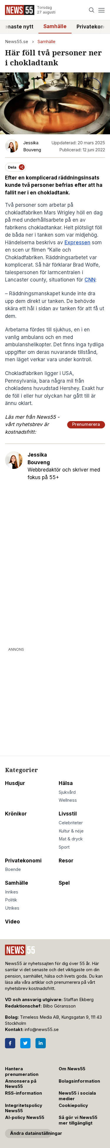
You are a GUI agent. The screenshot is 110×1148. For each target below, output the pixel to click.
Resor (66, 861)
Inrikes (11, 892)
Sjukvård (67, 792)
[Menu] (101, 10)
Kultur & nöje (71, 831)
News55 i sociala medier (77, 1096)
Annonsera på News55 (20, 1084)
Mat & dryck (71, 839)
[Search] (91, 10)
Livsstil (68, 814)
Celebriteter (71, 822)
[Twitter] (25, 1043)
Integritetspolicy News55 (23, 1108)
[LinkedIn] (40, 1043)
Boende (13, 869)
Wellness (68, 800)
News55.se (16, 41)
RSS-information (23, 1093)
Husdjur (15, 783)
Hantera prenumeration (21, 1071)
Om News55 (72, 1068)
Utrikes (12, 908)
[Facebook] (10, 1043)
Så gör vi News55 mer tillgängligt (78, 1120)
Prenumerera (86, 424)
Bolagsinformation (79, 1081)
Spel (64, 883)
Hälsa (66, 783)
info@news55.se (42, 1029)
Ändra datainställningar (30, 1133)
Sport (64, 847)
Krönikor (16, 814)
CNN (89, 280)
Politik (11, 900)
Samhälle (55, 26)
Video (12, 922)
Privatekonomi (23, 861)
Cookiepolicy (73, 1105)
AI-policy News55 (24, 1117)
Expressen (77, 242)
